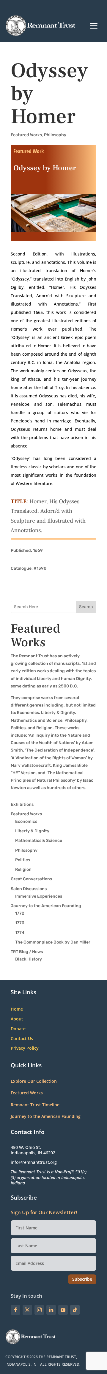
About (17, 1019)
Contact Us (22, 1038)
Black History (28, 959)
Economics (26, 821)
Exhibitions (22, 804)
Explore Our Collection (34, 1081)
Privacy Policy (25, 1048)
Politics (22, 859)
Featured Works (26, 134)
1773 (19, 922)
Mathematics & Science (38, 840)
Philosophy (55, 134)
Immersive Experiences (38, 896)
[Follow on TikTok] (75, 1310)
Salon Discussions (29, 888)
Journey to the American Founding (46, 905)
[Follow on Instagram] (39, 1310)
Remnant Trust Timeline (35, 1104)
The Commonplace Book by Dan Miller (52, 942)
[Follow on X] (27, 1310)
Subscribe (82, 1279)
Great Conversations (31, 879)
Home (17, 1009)
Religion (23, 869)
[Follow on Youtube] (63, 1310)
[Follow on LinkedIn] (51, 1310)
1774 (19, 932)
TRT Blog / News (27, 951)
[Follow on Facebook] (15, 1310)
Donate (18, 1028)
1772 (19, 913)
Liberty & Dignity (32, 831)
